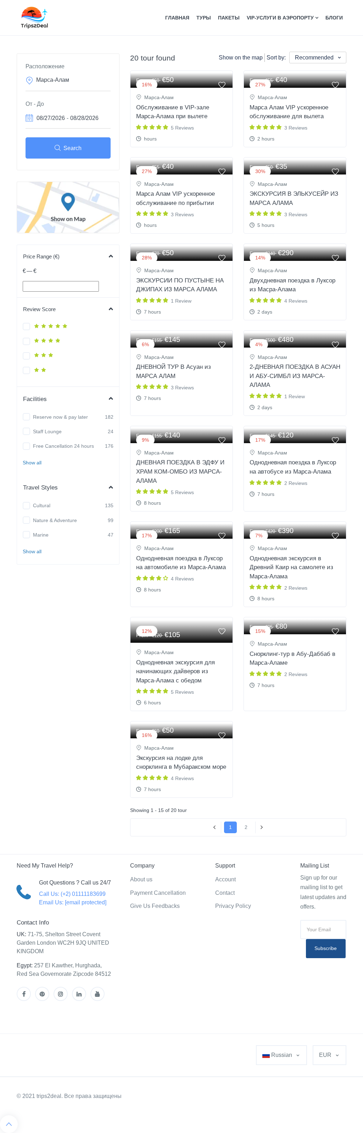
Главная (177, 18)
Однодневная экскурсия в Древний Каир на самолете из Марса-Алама (291, 567)
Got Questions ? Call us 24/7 (75, 883)
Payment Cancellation (158, 893)
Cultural (41, 505)
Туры (203, 18)
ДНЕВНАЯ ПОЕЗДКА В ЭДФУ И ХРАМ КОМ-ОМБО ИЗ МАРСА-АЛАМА (180, 471)
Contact (225, 893)
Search (72, 148)
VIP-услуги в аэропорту (281, 18)
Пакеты (229, 18)
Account (225, 879)
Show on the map (241, 58)
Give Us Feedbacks (155, 906)
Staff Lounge (47, 431)
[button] (32, 463)
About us (141, 879)
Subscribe (325, 948)
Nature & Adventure (55, 520)
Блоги (334, 18)
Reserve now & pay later (60, 417)
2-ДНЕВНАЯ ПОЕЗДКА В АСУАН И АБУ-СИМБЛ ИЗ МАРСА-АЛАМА (295, 376)
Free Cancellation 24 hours (63, 446)
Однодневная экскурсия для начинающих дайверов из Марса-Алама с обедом (175, 671)
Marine (41, 535)
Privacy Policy (233, 906)
